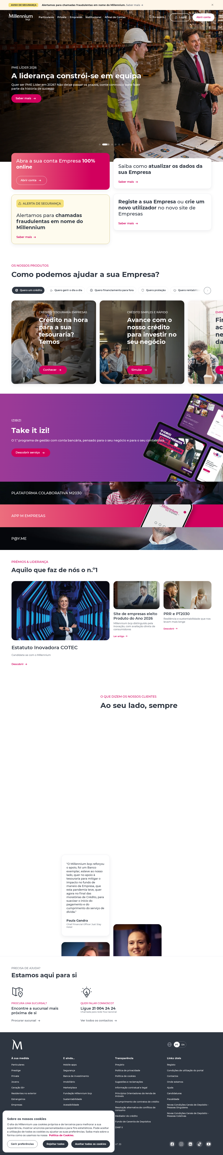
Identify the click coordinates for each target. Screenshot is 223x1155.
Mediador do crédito (126, 1116)
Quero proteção (156, 290)
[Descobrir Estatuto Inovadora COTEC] (61, 610)
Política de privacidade (127, 1070)
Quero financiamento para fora (114, 290)
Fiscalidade (173, 1099)
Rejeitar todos (55, 1144)
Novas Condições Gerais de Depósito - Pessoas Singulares (188, 1106)
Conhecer (50, 369)
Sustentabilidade (72, 1099)
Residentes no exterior (23, 1093)
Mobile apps (70, 1064)
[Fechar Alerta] (212, 5)
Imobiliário (69, 1081)
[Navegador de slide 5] (122, 144)
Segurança (69, 1070)
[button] (20, 17)
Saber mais (133, 5)
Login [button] (182, 17)
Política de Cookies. (61, 1135)
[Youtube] (209, 1144)
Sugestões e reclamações (129, 1081)
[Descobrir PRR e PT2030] (187, 595)
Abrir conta (203, 17)
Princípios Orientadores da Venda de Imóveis (135, 1094)
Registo (171, 1064)
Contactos (172, 1076)
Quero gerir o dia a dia (68, 290)
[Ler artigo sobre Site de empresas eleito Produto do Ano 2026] (136, 595)
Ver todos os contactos (97, 1020)
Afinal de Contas (115, 17)
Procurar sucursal (23, 1020)
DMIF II (119, 1127)
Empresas (16, 1104)
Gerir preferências (22, 1144)
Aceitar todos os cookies (90, 1144)
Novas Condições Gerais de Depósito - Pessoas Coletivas (188, 1114)
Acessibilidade (71, 1104)
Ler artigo (118, 636)
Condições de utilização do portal (185, 1070)
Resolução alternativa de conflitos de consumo (135, 1109)
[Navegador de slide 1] (103, 144)
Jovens (15, 1081)
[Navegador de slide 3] (116, 144)
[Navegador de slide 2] (109, 144)
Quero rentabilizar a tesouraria (197, 290)
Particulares (17, 1064)
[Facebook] (172, 1144)
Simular (136, 369)
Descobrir (18, 664)
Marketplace (70, 1087)
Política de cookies (125, 1076)
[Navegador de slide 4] (119, 144)
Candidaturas (174, 1093)
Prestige (16, 1070)
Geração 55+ (18, 1087)
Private (15, 1076)
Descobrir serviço (28, 452)
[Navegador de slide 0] (100, 144)
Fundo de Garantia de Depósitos (133, 1121)
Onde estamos (175, 1081)
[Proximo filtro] (207, 290)
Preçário (119, 1064)
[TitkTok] (199, 1144)
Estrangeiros (18, 1099)
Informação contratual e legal (131, 1087)
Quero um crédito (31, 290)
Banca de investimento (76, 1076)
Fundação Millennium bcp (77, 1093)
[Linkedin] (190, 1144)
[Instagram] (181, 1144)
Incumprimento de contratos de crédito (137, 1101)
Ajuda (170, 1087)
